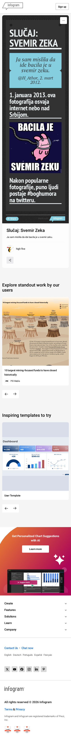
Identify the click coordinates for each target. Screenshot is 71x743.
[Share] (10, 260)
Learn (8, 623)
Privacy (20, 709)
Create (8, 603)
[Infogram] (12, 7)
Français (48, 655)
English (7, 655)
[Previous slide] (6, 394)
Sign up (62, 6)
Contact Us (11, 648)
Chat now (27, 648)
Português (28, 655)
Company (10, 629)
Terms (8, 709)
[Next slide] (14, 394)
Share (13, 219)
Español (38, 655)
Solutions (10, 616)
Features (10, 610)
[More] (63, 20)
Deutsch (17, 655)
